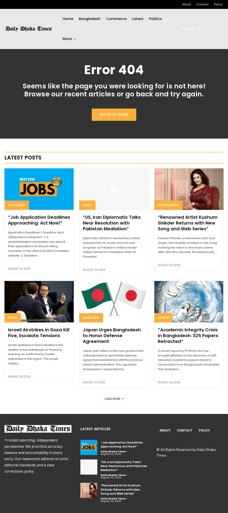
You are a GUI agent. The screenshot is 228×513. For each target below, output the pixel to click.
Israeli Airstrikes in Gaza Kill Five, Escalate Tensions (38, 333)
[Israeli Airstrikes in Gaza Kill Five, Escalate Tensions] (39, 301)
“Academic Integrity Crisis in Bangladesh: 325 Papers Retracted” (188, 335)
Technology (17, 205)
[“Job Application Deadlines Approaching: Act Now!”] (39, 189)
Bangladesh (91, 318)
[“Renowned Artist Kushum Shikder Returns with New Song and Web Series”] (189, 189)
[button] (191, 29)
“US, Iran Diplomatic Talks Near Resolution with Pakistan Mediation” (112, 223)
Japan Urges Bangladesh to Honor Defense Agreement (112, 335)
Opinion (163, 318)
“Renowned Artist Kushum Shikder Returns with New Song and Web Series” (188, 223)
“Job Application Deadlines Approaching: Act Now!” (39, 220)
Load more (112, 399)
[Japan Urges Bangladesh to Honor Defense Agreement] (114, 301)
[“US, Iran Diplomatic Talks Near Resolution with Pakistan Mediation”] (114, 189)
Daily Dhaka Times (113, 451)
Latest (87, 205)
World (12, 318)
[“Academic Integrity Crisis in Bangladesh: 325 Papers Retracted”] (189, 301)
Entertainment (168, 205)
